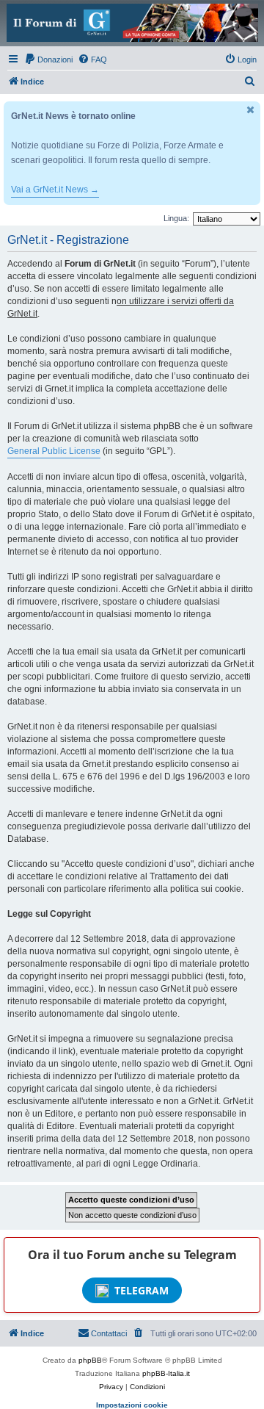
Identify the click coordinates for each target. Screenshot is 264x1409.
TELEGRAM (141, 1290)
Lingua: (176, 218)
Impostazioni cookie (132, 1405)
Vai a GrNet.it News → (55, 189)
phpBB (90, 1360)
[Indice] (132, 23)
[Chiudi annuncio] (250, 109)
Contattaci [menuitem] (109, 1333)
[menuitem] (48, 59)
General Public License (53, 451)
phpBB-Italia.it (166, 1373)
